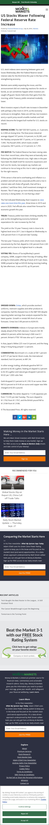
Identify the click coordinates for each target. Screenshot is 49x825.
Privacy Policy (24, 766)
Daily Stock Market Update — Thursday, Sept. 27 (12, 523)
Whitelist (24, 780)
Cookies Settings (24, 807)
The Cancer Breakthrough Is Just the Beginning (20, 609)
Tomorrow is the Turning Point (13, 614)
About (24, 748)
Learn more (34, 692)
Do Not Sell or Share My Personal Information (24, 777)
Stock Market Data (24, 757)
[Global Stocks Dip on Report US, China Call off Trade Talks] (12, 482)
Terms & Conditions (24, 771)
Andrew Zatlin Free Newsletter (24, 763)
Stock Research (24, 754)
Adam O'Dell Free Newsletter (24, 760)
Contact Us (24, 783)
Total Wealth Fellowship (29, 2)
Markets (35, 28)
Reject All (24, 814)
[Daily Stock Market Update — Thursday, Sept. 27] (12, 510)
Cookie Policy (24, 769)
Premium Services (24, 751)
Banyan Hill (16, 2)
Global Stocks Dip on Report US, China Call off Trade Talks (12, 495)
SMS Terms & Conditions (24, 774)
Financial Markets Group (15, 28)
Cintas (18, 305)
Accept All (24, 820)
